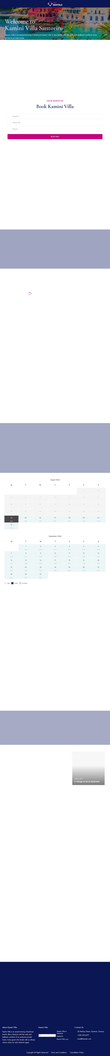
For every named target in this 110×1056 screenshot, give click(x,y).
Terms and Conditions (59, 1052)
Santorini (60, 1036)
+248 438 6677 (83, 1035)
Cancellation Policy (77, 1052)
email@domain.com (84, 1039)
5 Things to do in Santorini (86, 781)
